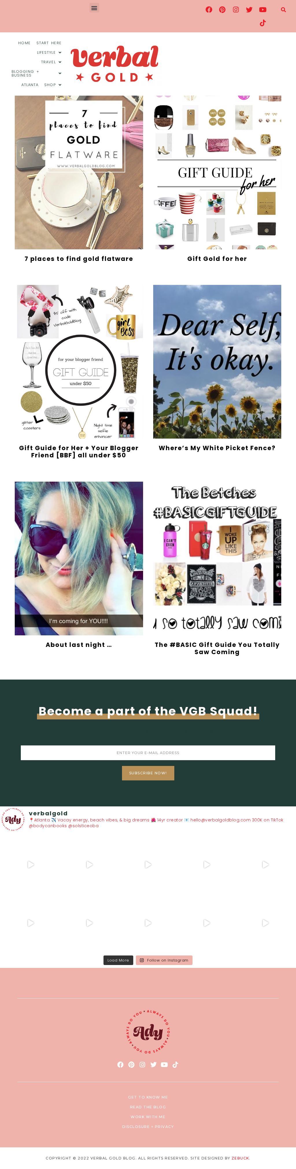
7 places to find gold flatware (79, 259)
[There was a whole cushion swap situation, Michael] (31, 864)
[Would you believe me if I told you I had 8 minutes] (206, 923)
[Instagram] (236, 9)
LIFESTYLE (46, 52)
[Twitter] (249, 9)
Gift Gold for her (217, 259)
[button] (94, 7)
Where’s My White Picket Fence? (217, 448)
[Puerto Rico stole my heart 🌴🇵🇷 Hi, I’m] (206, 864)
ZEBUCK (240, 1158)
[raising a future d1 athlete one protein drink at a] (89, 923)
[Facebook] (209, 9)
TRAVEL (48, 62)
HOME (24, 43)
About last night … (79, 645)
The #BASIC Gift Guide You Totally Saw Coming (217, 648)
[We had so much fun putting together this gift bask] (265, 864)
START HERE (49, 43)
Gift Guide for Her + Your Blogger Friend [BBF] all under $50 (79, 451)
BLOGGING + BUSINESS (25, 73)
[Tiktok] (262, 22)
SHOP (50, 85)
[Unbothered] (31, 923)
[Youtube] (262, 9)
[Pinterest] (222, 9)
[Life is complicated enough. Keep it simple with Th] (265, 923)
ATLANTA (30, 85)
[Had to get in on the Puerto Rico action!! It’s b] (148, 864)
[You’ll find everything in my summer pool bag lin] (89, 864)
